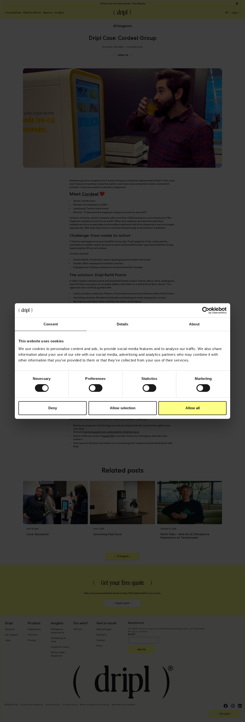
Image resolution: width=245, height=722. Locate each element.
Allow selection (122, 408)
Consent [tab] (51, 324)
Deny (52, 408)
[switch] (95, 388)
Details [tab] (122, 324)
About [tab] (194, 324)
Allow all (192, 408)
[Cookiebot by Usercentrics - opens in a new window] (206, 310)
